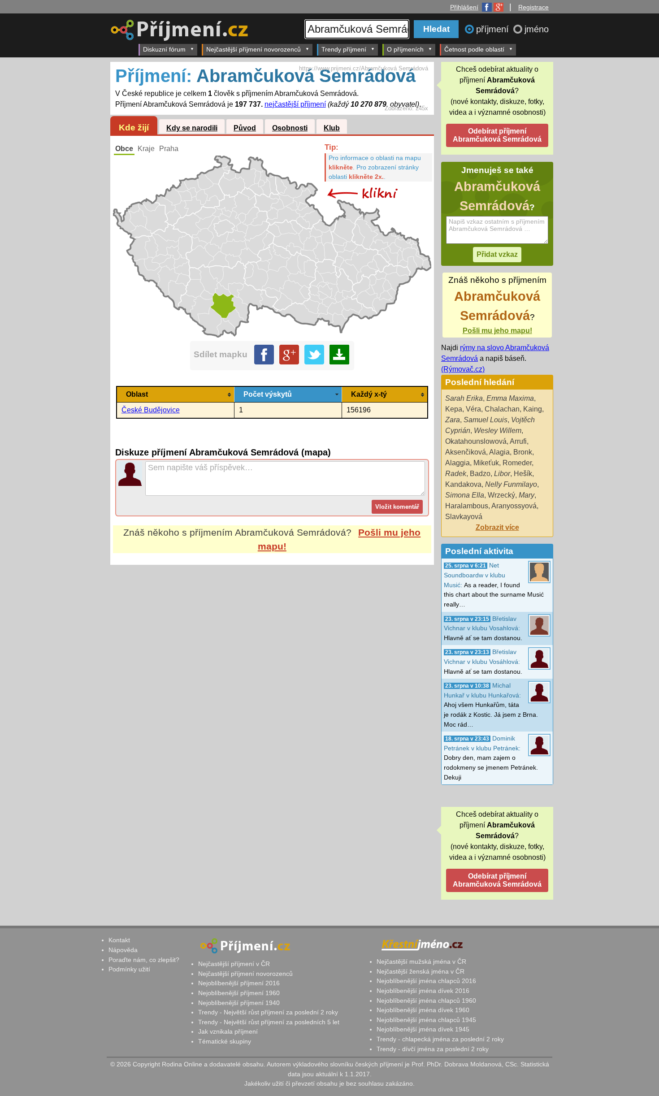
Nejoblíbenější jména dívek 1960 (423, 1010)
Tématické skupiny (224, 1041)
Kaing (532, 409)
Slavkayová (463, 516)
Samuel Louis (485, 420)
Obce (124, 148)
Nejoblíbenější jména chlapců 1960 (426, 1000)
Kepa (453, 409)
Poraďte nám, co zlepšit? (143, 959)
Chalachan (502, 409)
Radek (455, 473)
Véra (473, 409)
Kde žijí (134, 127)
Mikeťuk (486, 463)
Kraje (146, 148)
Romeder (517, 463)
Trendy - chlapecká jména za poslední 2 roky (440, 1039)
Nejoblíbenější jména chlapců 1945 (426, 1019)
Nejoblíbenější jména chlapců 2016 (426, 980)
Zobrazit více (497, 527)
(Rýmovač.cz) (463, 369)
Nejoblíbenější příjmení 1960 (239, 992)
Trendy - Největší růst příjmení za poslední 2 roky (268, 1012)
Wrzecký (501, 495)
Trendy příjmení (343, 49)
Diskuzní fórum (164, 49)
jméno (537, 29)
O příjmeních (405, 49)
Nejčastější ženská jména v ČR (420, 971)
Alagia (499, 452)
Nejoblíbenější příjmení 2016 (239, 983)
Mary (526, 495)
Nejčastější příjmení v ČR (234, 963)
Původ (245, 128)
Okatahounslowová (476, 441)
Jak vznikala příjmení (228, 1031)
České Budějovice (150, 410)
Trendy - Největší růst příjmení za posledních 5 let (268, 1022)
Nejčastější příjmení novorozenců (253, 49)
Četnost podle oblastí (474, 49)
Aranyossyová (514, 506)
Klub (332, 128)
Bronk (522, 452)
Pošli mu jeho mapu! (497, 330)
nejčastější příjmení (295, 104)
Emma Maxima (510, 398)
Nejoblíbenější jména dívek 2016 (423, 990)
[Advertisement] (272, 649)
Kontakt (119, 940)
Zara (452, 420)
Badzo (480, 473)
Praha (168, 148)
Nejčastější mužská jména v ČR (421, 961)
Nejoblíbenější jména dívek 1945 (423, 1029)
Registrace (533, 7)
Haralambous (466, 506)
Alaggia (457, 463)
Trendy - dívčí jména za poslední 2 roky (433, 1049)
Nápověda (123, 949)
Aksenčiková (465, 452)
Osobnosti (290, 128)
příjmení (494, 29)
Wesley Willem (497, 430)
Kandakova (463, 484)
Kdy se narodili (191, 128)
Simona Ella (464, 495)
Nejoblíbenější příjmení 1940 (239, 1002)
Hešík (523, 473)
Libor (502, 473)
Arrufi (518, 441)
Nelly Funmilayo (511, 484)
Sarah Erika (464, 398)
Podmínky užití (129, 969)
